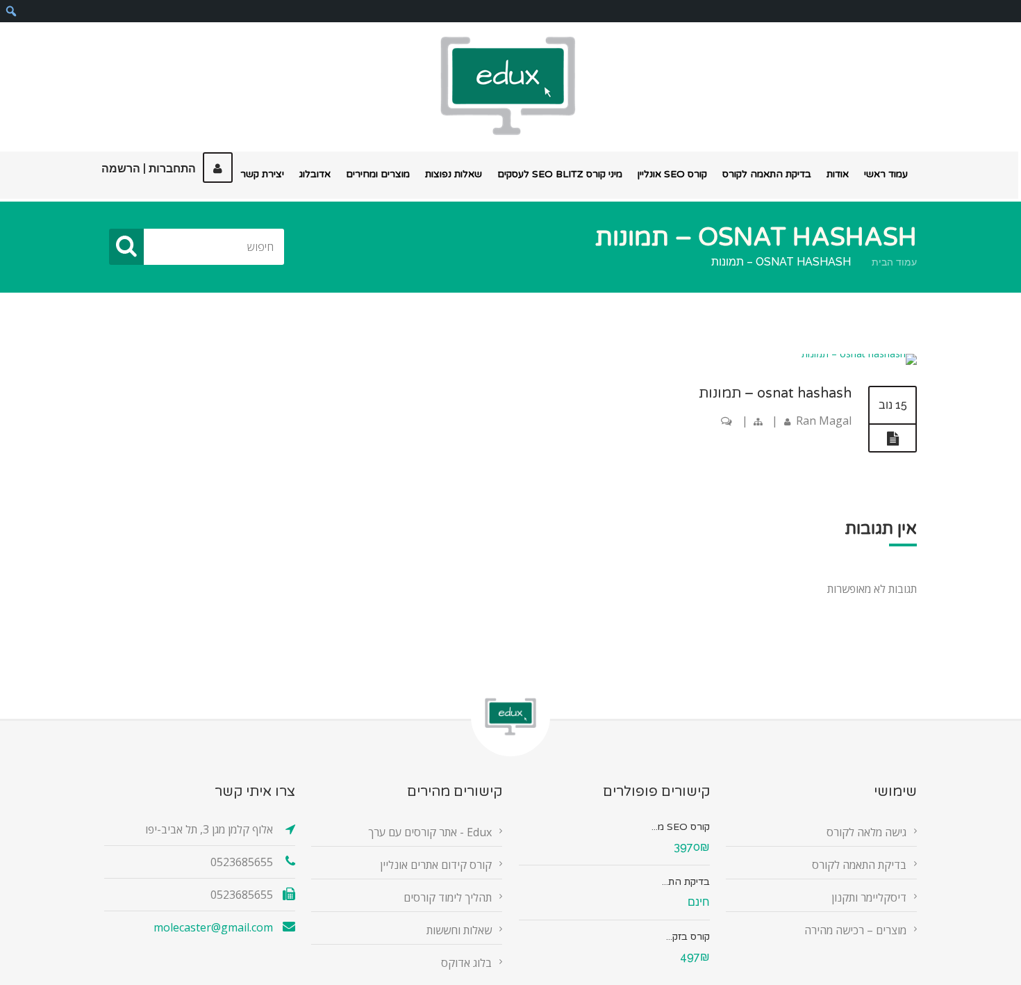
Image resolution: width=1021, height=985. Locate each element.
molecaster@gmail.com (213, 927)
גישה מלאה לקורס (866, 832)
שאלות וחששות (459, 930)
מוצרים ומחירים (378, 174)
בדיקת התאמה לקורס (766, 174)
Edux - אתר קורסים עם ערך (430, 832)
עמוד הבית (894, 262)
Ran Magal (824, 420)
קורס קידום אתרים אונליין (436, 864)
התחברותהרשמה (148, 168)
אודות (838, 174)
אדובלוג (315, 174)
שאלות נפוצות (453, 174)
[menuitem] (11, 11)
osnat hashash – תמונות (775, 393)
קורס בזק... (688, 937)
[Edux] (507, 86)
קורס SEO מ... (680, 827)
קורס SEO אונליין (672, 174)
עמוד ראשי (886, 174)
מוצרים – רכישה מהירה (855, 930)
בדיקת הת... (686, 882)
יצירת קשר (262, 174)
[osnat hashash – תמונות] (859, 353)
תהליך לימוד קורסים (448, 897)
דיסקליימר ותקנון (868, 897)
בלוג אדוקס (466, 962)
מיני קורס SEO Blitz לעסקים (559, 174)
